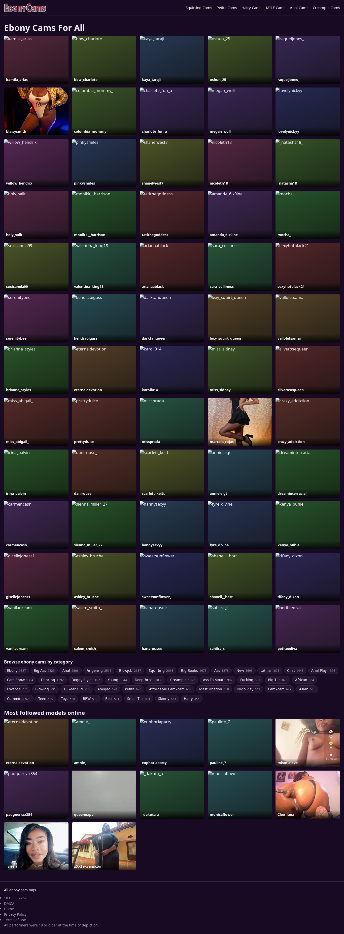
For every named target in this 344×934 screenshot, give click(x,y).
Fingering (98, 670)
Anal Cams (299, 7)
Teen (45, 698)
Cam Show (20, 679)
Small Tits (138, 698)
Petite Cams (227, 7)
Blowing (45, 689)
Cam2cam (279, 689)
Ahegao (107, 689)
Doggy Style (86, 679)
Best (112, 698)
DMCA (9, 903)
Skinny (167, 698)
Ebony (16, 670)
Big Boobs (194, 670)
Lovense (17, 689)
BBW (90, 698)
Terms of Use (15, 919)
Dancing (52, 679)
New (244, 670)
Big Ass (44, 670)
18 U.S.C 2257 (15, 898)
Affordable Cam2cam (170, 689)
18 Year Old (76, 689)
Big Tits (277, 679)
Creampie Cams (326, 7)
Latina (269, 670)
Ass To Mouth (217, 679)
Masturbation (214, 689)
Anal (70, 670)
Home (9, 908)
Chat (295, 670)
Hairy (191, 698)
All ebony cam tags (20, 889)
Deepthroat (148, 679)
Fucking (250, 679)
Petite (133, 689)
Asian (307, 689)
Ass (221, 670)
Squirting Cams (199, 7)
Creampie (182, 679)
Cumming (18, 698)
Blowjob (130, 670)
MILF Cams (275, 7)
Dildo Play (248, 689)
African (304, 679)
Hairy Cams (251, 7)
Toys (68, 698)
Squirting (161, 670)
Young (117, 679)
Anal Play (323, 670)
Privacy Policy (15, 914)
